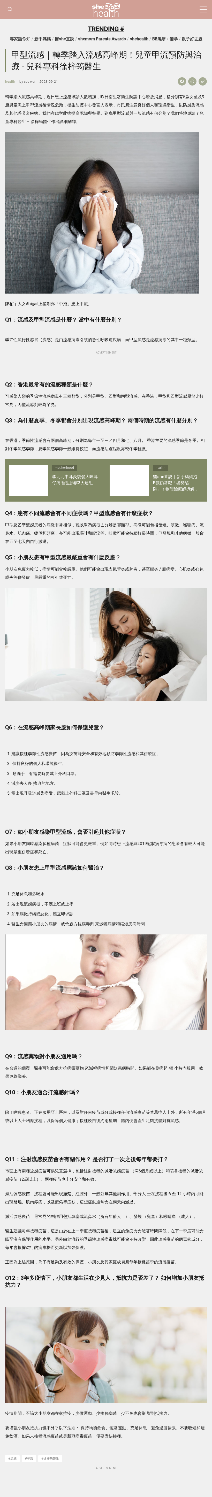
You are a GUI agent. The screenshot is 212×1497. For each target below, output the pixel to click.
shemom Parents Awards (102, 38)
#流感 (12, 1458)
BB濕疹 (159, 38)
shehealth (139, 38)
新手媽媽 (42, 38)
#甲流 (29, 1458)
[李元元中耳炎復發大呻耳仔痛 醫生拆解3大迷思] (28, 480)
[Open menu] (203, 9)
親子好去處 (192, 38)
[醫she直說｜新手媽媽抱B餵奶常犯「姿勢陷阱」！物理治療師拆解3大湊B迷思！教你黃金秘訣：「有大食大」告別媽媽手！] (129, 480)
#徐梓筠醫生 (50, 1458)
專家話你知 (20, 38)
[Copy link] (203, 81)
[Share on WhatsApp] (192, 81)
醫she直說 (64, 38)
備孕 (174, 38)
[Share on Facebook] (182, 81)
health (106, 13)
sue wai (29, 81)
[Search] (9, 9)
